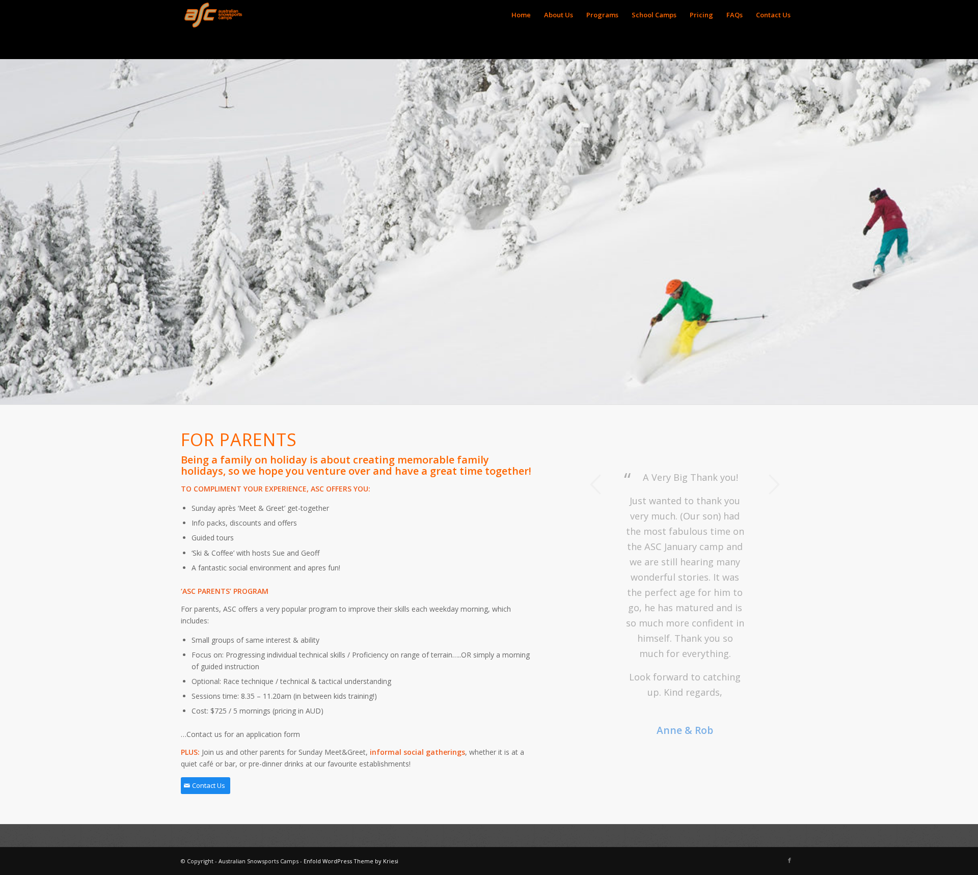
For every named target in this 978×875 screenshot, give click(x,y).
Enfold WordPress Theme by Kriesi (351, 861)
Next (774, 484)
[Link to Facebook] (789, 860)
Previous (596, 484)
